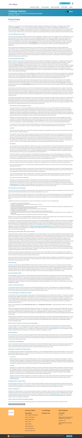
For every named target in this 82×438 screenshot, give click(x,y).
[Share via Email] (70, 11)
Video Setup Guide (29, 426)
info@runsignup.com (14, 184)
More (71, 7)
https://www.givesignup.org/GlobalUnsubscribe (41, 226)
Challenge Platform (17, 11)
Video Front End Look (29, 428)
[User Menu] (73, 3)
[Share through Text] (72, 11)
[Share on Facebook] (66, 11)
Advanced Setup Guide (30, 430)
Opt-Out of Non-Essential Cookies (16, 404)
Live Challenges (45, 7)
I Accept (69, 436)
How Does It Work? (34, 7)
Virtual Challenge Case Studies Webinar (65, 423)
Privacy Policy (21, 436)
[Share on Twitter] (68, 11)
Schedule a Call (64, 3)
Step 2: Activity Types (29, 417)
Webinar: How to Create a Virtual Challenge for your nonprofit (66, 418)
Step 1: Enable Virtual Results (31, 415)
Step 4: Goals (28, 421)
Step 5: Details (28, 423)
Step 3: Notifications (29, 419)
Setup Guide (64, 7)
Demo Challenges (55, 7)
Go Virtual (61, 415)
